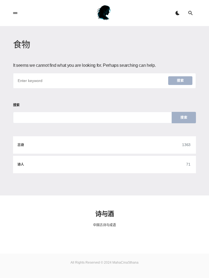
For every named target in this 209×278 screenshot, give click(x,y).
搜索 (180, 81)
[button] (15, 13)
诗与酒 (104, 213)
